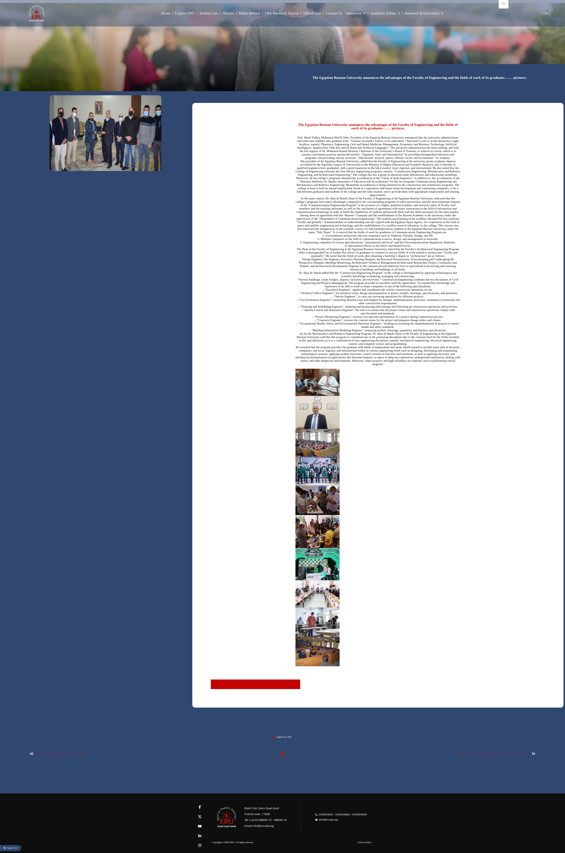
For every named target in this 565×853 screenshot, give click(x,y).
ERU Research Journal (282, 13)
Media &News (249, 13)
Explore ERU (185, 13)
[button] (546, 13)
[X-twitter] (200, 816)
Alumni (228, 13)
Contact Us (334, 13)
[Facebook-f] (200, 807)
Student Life (209, 13)
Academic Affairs (383, 13)
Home (165, 13)
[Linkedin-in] (200, 836)
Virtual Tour (312, 13)
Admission (353, 13)
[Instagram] (200, 845)
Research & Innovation (422, 13)
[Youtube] (200, 826)
